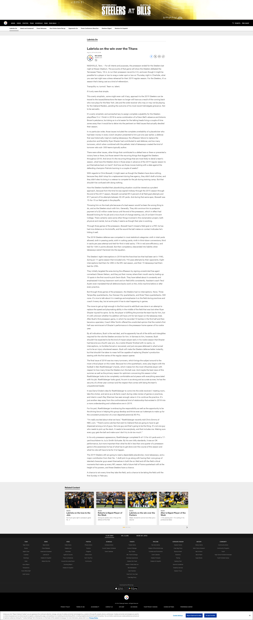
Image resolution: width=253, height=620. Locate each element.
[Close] (250, 615)
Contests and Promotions (156, 551)
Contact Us (109, 607)
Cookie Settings (169, 607)
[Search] (233, 23)
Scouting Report (68, 564)
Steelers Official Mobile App (155, 548)
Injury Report (26, 564)
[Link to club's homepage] (5, 23)
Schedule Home (109, 545)
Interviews (68, 551)
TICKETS (132, 541)
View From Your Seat (132, 574)
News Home (46, 545)
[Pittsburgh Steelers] (126, 597)
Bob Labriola (98, 55)
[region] (126, 615)
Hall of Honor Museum (199, 548)
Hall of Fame (199, 554)
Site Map (121, 607)
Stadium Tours (178, 571)
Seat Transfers (132, 571)
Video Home (68, 545)
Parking (178, 558)
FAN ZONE (155, 541)
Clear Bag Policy (132, 577)
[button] (124, 527)
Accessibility (95, 607)
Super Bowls (199, 558)
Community (88, 561)
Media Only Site (46, 561)
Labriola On (46, 554)
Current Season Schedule (109, 548)
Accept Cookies (210, 615)
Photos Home (88, 545)
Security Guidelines (178, 564)
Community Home (223, 545)
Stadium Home (178, 545)
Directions (178, 554)
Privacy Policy (65, 607)
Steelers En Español (46, 558)
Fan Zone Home (156, 545)
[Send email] (159, 57)
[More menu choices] (58, 23)
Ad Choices (134, 607)
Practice (88, 548)
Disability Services (178, 567)
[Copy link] (163, 56)
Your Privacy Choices (150, 607)
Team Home (26, 545)
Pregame (88, 551)
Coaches (26, 554)
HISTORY (199, 541)
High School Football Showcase (223, 554)
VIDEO (68, 541)
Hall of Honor (198, 551)
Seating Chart (178, 561)
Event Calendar (109, 551)
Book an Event (178, 551)
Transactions (26, 567)
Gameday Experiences (132, 558)
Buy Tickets (132, 551)
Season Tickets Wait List (132, 564)
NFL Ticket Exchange (132, 554)
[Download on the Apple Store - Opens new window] (119, 588)
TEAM (26, 541)
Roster (26, 548)
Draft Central (26, 574)
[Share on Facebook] (151, 57)
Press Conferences (68, 558)
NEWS (46, 541)
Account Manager (132, 548)
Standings (26, 558)
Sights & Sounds (68, 554)
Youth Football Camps (223, 558)
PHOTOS (88, 541)
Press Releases (46, 548)
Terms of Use (80, 607)
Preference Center (186, 607)
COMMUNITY (223, 541)
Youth (223, 551)
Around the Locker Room (68, 561)
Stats (26, 561)
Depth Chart (26, 551)
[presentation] (187, 528)
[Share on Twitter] (155, 57)
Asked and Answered (45, 551)
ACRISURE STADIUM (178, 541)
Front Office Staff (26, 571)
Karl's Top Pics (88, 558)
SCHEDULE (109, 541)
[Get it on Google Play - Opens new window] (133, 589)
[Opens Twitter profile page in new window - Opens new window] (96, 60)
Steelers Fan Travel (132, 561)
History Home (199, 545)
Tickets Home (132, 545)
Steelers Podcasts (155, 558)
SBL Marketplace (132, 567)
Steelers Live (68, 548)
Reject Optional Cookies (194, 615)
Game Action (88, 554)
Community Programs (223, 548)
